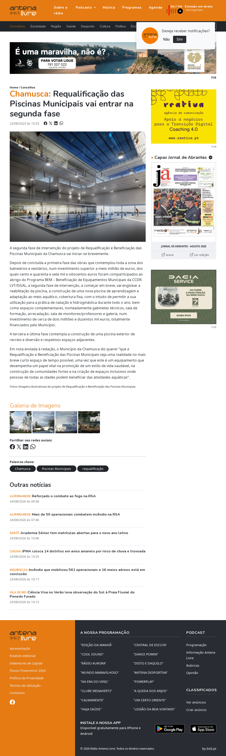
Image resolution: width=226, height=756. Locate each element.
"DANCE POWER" (145, 654)
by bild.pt (209, 749)
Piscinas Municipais (56, 469)
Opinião (192, 673)
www (169, 255)
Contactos (17, 693)
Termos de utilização (25, 685)
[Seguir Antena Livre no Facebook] (12, 703)
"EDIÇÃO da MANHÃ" (96, 645)
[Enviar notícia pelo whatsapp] (60, 123)
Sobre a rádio (60, 10)
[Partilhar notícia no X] (51, 123)
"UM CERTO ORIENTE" (149, 700)
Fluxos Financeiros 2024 (27, 670)
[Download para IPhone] (203, 728)
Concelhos (17, 26)
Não (166, 39)
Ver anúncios (196, 702)
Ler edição (201, 255)
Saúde (71, 26)
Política (120, 26)
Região (56, 26)
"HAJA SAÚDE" (91, 709)
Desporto (87, 26)
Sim (180, 39)
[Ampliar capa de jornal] (183, 202)
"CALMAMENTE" (92, 700)
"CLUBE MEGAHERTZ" (96, 691)
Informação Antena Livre (200, 655)
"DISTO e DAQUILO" (148, 663)
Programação (196, 645)
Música (109, 7)
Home (14, 87)
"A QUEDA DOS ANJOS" (150, 691)
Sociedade (38, 26)
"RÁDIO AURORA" (93, 663)
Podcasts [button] (84, 7)
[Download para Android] (170, 728)
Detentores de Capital (26, 663)
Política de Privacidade (27, 678)
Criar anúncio (196, 710)
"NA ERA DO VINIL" (94, 681)
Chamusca (22, 469)
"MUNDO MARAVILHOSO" (99, 672)
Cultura (105, 26)
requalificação (93, 469)
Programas (132, 7)
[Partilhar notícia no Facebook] (46, 123)
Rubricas (192, 665)
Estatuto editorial (23, 656)
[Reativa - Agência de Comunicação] (183, 116)
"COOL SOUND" (92, 654)
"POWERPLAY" (143, 681)
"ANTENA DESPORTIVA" (150, 672)
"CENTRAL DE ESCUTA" (150, 645)
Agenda (156, 7)
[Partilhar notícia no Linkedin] (56, 123)
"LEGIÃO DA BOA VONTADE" (154, 709)
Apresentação (20, 648)
